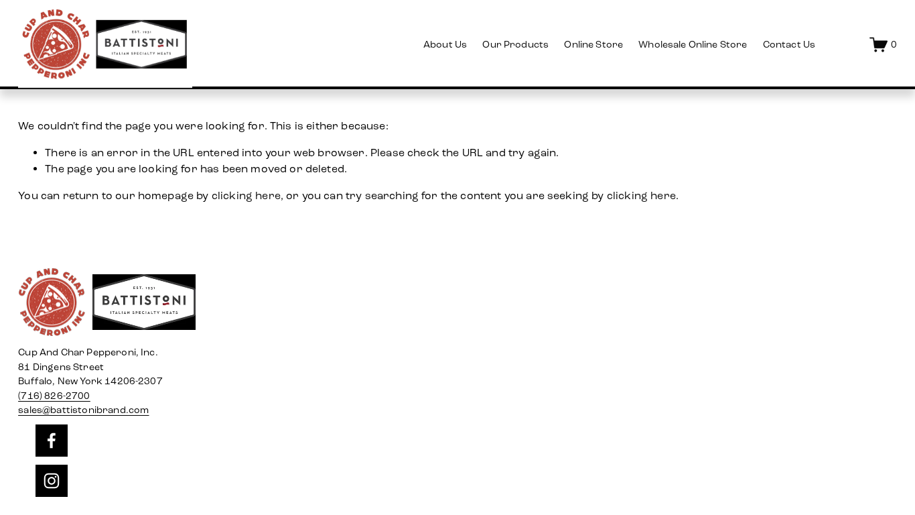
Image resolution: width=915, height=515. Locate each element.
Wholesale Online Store (692, 44)
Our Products (515, 44)
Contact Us (789, 44)
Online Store (593, 44)
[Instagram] (52, 481)
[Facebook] (52, 440)
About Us (445, 44)
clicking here (246, 195)
